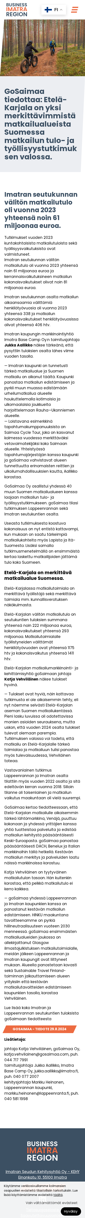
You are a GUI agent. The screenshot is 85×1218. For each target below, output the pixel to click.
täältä (58, 1195)
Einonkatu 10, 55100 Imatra (42, 1177)
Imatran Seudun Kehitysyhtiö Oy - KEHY (43, 1171)
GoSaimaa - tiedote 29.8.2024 (39, 1029)
